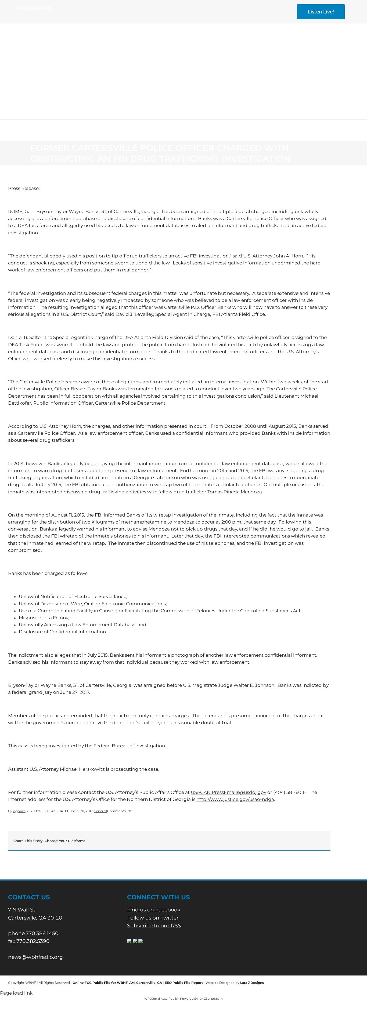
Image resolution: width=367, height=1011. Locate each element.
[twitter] (26, 18)
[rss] (34, 18)
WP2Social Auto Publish (161, 999)
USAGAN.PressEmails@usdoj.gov (228, 792)
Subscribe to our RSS (154, 925)
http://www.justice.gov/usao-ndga (235, 799)
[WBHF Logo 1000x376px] (183, 41)
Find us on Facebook (153, 910)
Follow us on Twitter (153, 918)
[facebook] (17, 18)
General (100, 811)
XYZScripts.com (211, 999)
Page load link (16, 993)
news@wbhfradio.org (35, 957)
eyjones (19, 811)
